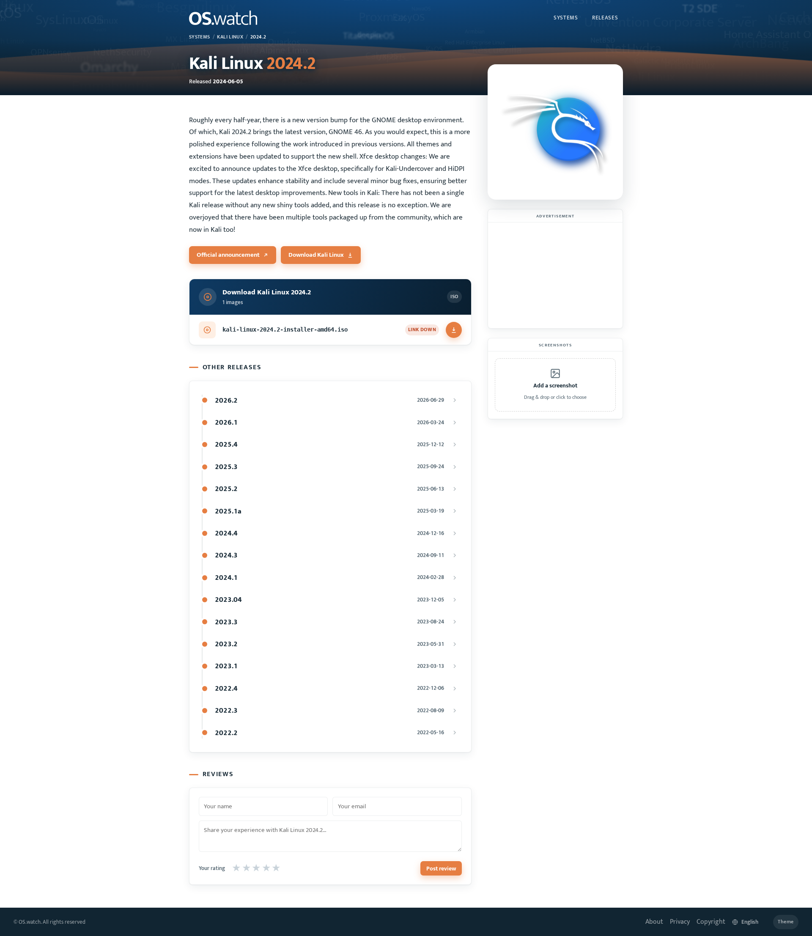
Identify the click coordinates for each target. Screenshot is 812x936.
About (654, 922)
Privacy (680, 922)
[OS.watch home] (223, 18)
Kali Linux (230, 37)
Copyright (711, 922)
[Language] (749, 922)
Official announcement (228, 255)
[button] (555, 385)
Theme (786, 921)
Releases (605, 17)
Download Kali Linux (316, 255)
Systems (566, 17)
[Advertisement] (555, 275)
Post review (441, 868)
